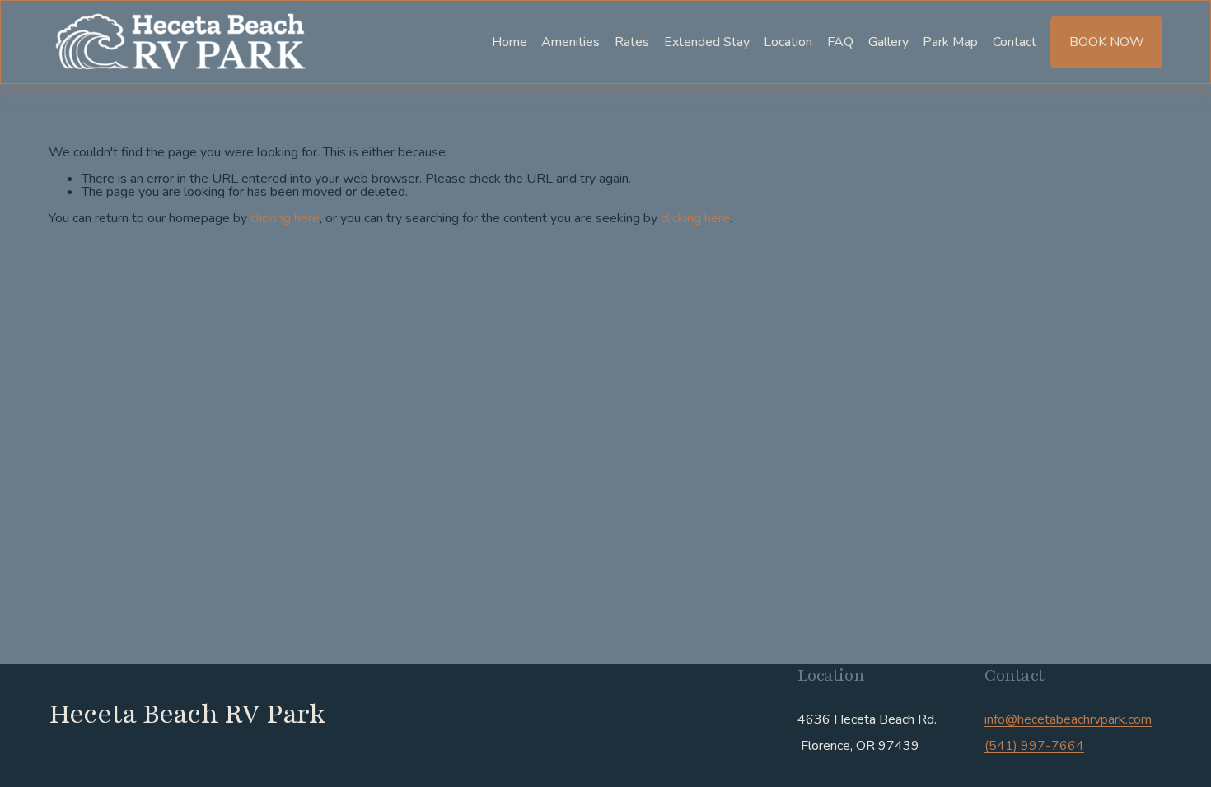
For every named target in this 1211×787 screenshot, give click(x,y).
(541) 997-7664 (1034, 745)
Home (509, 41)
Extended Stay (707, 41)
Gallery (888, 41)
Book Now (1106, 42)
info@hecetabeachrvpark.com (1068, 719)
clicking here (285, 218)
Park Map (950, 41)
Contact (1014, 41)
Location (788, 41)
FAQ (840, 41)
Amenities (570, 41)
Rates (632, 41)
